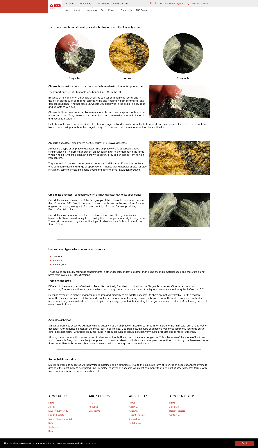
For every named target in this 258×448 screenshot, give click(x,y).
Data (50, 423)
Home (67, 10)
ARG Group (69, 3)
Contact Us (126, 10)
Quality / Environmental (60, 418)
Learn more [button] (90, 443)
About (51, 406)
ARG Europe (103, 3)
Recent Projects (108, 10)
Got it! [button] (245, 443)
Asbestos (92, 10)
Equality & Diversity (58, 410)
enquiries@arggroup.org (177, 3)
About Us (78, 10)
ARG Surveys (86, 3)
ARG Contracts (120, 3)
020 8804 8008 (200, 3)
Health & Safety (56, 414)
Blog (50, 431)
